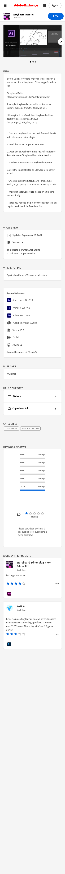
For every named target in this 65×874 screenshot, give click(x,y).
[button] (5, 5)
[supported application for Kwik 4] (9, 644)
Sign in (55, 5)
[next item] (61, 41)
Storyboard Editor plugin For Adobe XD (34, 564)
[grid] (32, 402)
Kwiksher (21, 570)
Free (56, 16)
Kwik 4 (21, 606)
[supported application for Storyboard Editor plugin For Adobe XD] (9, 594)
